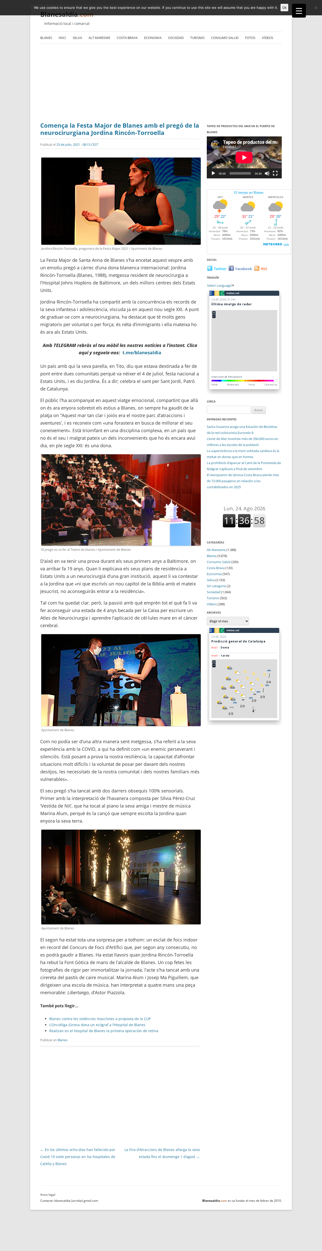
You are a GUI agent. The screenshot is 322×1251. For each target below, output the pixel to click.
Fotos (250, 37)
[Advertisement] (161, 84)
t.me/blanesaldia (142, 352)
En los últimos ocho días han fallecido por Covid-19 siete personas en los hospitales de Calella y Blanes (77, 1156)
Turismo (197, 37)
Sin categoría (216, 586)
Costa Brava (127, 37)
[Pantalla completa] (275, 173)
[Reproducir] (213, 173)
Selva (77, 37)
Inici (62, 37)
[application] (244, 157)
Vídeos (267, 37)
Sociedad (176, 37)
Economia (153, 37)
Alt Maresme (99, 37)
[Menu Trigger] (299, 11)
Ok (284, 8)
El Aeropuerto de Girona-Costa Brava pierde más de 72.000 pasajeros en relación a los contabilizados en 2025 (243, 481)
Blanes (46, 37)
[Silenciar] (267, 173)
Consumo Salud (224, 37)
